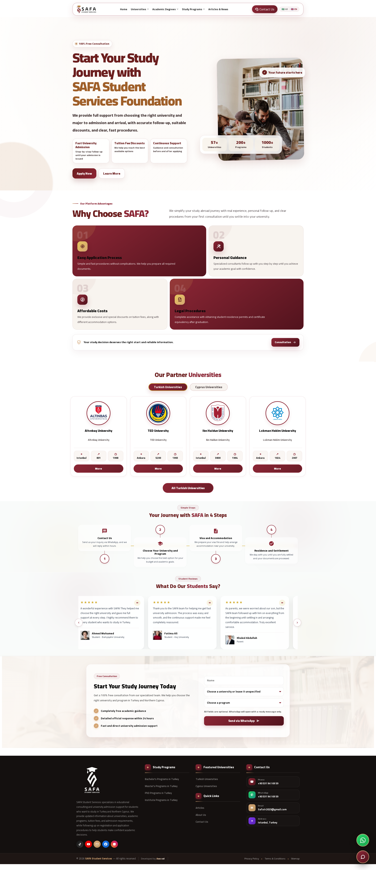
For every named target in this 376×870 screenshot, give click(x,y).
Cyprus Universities (206, 786)
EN (294, 9)
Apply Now (84, 173)
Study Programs (192, 9)
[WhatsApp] (362, 840)
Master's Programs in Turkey (161, 786)
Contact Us (202, 821)
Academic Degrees (164, 9)
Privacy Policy (251, 858)
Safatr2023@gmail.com (272, 809)
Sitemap (295, 858)
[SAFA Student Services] (92, 780)
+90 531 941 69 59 (268, 783)
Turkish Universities (207, 779)
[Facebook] (105, 844)
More (98, 468)
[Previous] (79, 623)
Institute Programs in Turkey (161, 800)
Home (123, 9)
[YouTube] (88, 844)
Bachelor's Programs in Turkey (162, 779)
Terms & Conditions (275, 858)
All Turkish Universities (188, 488)
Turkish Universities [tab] (168, 387)
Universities (138, 9)
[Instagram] (114, 844)
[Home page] (86, 9)
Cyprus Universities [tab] (208, 387)
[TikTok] (79, 844)
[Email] (97, 844)
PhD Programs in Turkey (158, 793)
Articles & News (218, 9)
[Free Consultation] (362, 856)
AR (285, 9)
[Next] (297, 623)
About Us (201, 814)
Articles (200, 807)
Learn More (111, 173)
